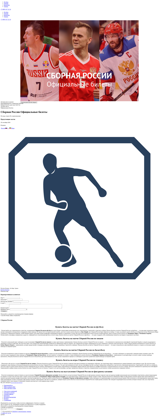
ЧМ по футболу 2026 (10, 388)
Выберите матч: (5, 309)
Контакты (7, 395)
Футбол (6, 2)
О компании (7, 400)
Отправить (19, 409)
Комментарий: (5, 308)
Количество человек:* (7, 301)
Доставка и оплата (9, 392)
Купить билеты (5, 290)
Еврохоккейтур (8, 385)
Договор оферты (8, 394)
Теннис (6, 6)
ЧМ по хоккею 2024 (9, 387)
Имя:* (2, 298)
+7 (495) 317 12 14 (6, 9)
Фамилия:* (4, 299)
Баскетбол (7, 5)
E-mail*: (3, 303)
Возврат (6, 398)
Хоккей (6, 3)
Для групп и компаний (10, 391)
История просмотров (10, 397)
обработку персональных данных (21, 411)
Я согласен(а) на (16, 411)
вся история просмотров (16, 382)
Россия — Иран (7, 128)
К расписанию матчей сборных (29, 102)
